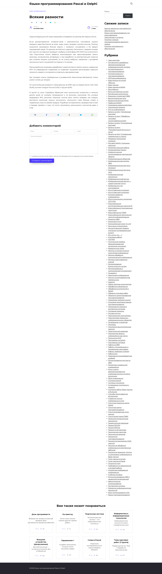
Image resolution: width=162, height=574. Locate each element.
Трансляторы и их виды (113, 37)
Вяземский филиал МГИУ (118, 101)
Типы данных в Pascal (116, 461)
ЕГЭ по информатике (116, 110)
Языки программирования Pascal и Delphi (63, 4)
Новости (111, 282)
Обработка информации (118, 286)
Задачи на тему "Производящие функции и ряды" (119, 130)
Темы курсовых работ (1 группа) (121, 541)
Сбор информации (115, 378)
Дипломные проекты (116, 107)
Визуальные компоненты (118, 94)
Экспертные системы (116, 486)
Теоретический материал (118, 423)
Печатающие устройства (118, 322)
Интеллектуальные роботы (118, 148)
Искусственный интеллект (118, 190)
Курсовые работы (115, 237)
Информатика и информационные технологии (121, 516)
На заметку (112, 273)
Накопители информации (118, 275)
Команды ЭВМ (114, 219)
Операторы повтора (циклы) (119, 300)
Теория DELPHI (114, 425)
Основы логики (114, 313)
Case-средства (113, 60)
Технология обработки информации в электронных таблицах (119, 448)
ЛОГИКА (111, 239)
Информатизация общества (119, 159)
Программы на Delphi (116, 340)
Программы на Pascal (116, 342)
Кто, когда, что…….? (115, 235)
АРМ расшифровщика (117, 78)
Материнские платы (116, 248)
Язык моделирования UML (119, 493)
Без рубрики (113, 89)
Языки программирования (119, 495)
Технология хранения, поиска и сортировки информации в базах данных (120, 454)
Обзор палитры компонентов (119, 284)
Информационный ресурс (118, 179)
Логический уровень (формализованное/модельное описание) (117, 244)
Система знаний (114, 381)
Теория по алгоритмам (117, 430)
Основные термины (116, 311)
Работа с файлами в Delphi (118, 351)
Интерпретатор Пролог (117, 150)
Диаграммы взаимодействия (120, 105)
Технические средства (117, 432)
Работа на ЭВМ (114, 345)
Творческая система (94, 514)
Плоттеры (112, 325)
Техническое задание (116, 434)
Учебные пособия (115, 475)
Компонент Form (114, 222)
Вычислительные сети (117, 98)
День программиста (41, 514)
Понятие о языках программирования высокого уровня (116, 42)
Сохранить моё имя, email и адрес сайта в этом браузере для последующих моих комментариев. (62, 156)
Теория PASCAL (114, 428)
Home (31, 11)
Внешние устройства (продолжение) (41, 542)
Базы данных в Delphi (116, 87)
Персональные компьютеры (119, 316)
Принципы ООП (114, 338)
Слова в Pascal (94, 540)
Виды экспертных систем (118, 92)
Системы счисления (116, 383)
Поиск (107, 11)
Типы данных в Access (116, 459)
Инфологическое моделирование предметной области (120, 154)
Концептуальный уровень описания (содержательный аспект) (119, 230)
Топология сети (114, 463)
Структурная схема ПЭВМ (118, 416)
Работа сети (112, 354)
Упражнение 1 (67, 540)
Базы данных (113, 85)
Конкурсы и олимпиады (118, 226)
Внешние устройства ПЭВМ (119, 96)
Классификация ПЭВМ (117, 213)
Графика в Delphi (115, 103)
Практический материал (118, 331)
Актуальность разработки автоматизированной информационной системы (119, 65)
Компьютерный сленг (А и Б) (119, 224)
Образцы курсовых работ (118, 293)
